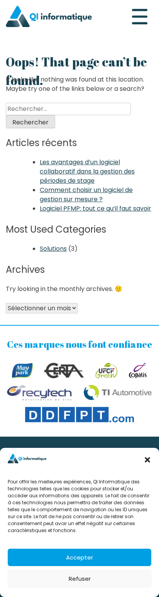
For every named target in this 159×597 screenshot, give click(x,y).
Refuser (80, 579)
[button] (147, 460)
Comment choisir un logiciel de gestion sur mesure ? (86, 194)
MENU (139, 16)
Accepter (79, 557)
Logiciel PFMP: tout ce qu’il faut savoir (95, 208)
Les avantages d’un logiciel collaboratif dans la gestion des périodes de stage (87, 171)
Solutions (53, 248)
